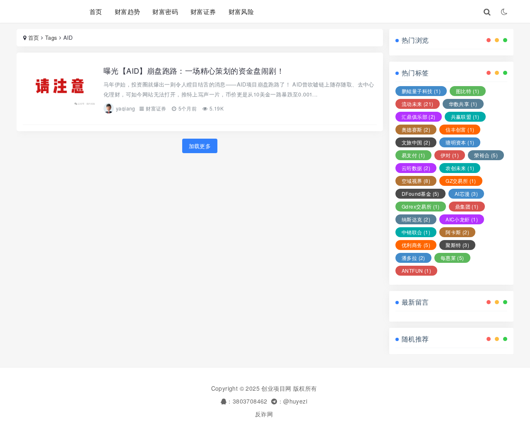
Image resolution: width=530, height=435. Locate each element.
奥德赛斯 (416, 129)
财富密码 (165, 11)
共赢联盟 (465, 116)
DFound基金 (420, 193)
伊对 (450, 155)
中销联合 (416, 232)
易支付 (413, 155)
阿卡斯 (457, 232)
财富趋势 (127, 11)
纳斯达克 (416, 219)
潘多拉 (413, 257)
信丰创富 (460, 129)
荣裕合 (486, 155)
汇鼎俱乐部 (419, 116)
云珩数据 (416, 167)
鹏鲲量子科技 (421, 90)
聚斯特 (457, 244)
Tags (51, 37)
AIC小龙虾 (462, 219)
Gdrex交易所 (421, 206)
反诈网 (264, 414)
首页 (95, 11)
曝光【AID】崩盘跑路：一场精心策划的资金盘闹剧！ (194, 70)
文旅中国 (416, 142)
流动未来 (418, 103)
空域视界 (416, 180)
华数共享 (463, 103)
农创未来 (460, 167)
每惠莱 (452, 257)
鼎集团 (467, 206)
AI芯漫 (466, 193)
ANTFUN (416, 270)
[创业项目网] (43, 11)
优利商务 (416, 244)
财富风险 (241, 11)
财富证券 (203, 11)
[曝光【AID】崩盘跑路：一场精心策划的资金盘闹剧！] (60, 90)
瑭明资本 (460, 142)
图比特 (467, 90)
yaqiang (125, 108)
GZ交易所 (461, 180)
